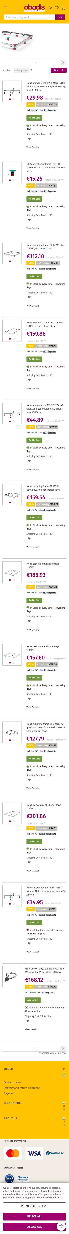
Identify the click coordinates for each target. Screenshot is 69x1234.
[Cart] (63, 8)
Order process (13, 1082)
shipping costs (49, 110)
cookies (15, 1188)
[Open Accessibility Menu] (61, 1226)
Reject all (34, 1216)
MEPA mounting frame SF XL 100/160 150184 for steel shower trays (44, 324)
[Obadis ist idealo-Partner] (9, 1178)
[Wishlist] (57, 8)
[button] (14, 7)
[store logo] (34, 8)
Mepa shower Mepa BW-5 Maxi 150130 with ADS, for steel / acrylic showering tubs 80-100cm (45, 86)
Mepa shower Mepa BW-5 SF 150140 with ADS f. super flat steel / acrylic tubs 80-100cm (44, 409)
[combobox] (29, 17)
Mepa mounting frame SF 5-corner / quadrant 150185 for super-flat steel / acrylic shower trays (45, 727)
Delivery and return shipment (22, 1088)
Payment (9, 1093)
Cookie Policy (52, 1197)
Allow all (34, 1227)
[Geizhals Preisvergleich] (23, 1179)
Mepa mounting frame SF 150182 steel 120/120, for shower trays (45, 247)
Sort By (6, 70)
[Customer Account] (50, 8)
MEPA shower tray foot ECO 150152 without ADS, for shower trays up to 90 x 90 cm (46, 891)
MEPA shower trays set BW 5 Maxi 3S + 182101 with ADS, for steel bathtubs (44, 970)
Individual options (34, 1206)
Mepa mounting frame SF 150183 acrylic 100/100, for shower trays (43, 488)
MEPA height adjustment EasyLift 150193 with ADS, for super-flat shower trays (45, 167)
